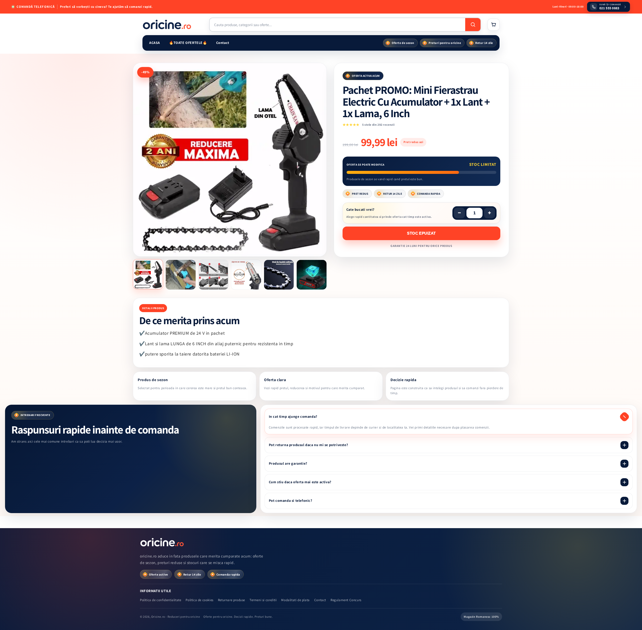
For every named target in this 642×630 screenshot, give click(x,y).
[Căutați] (472, 24)
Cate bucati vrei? (360, 209)
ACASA (154, 42)
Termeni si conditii (263, 600)
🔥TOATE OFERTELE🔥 (188, 42)
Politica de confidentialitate (160, 600)
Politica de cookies (199, 600)
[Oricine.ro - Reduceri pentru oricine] (162, 542)
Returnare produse (231, 600)
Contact (222, 42)
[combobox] (337, 24)
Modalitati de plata (295, 600)
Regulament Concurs (346, 600)
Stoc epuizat (421, 233)
